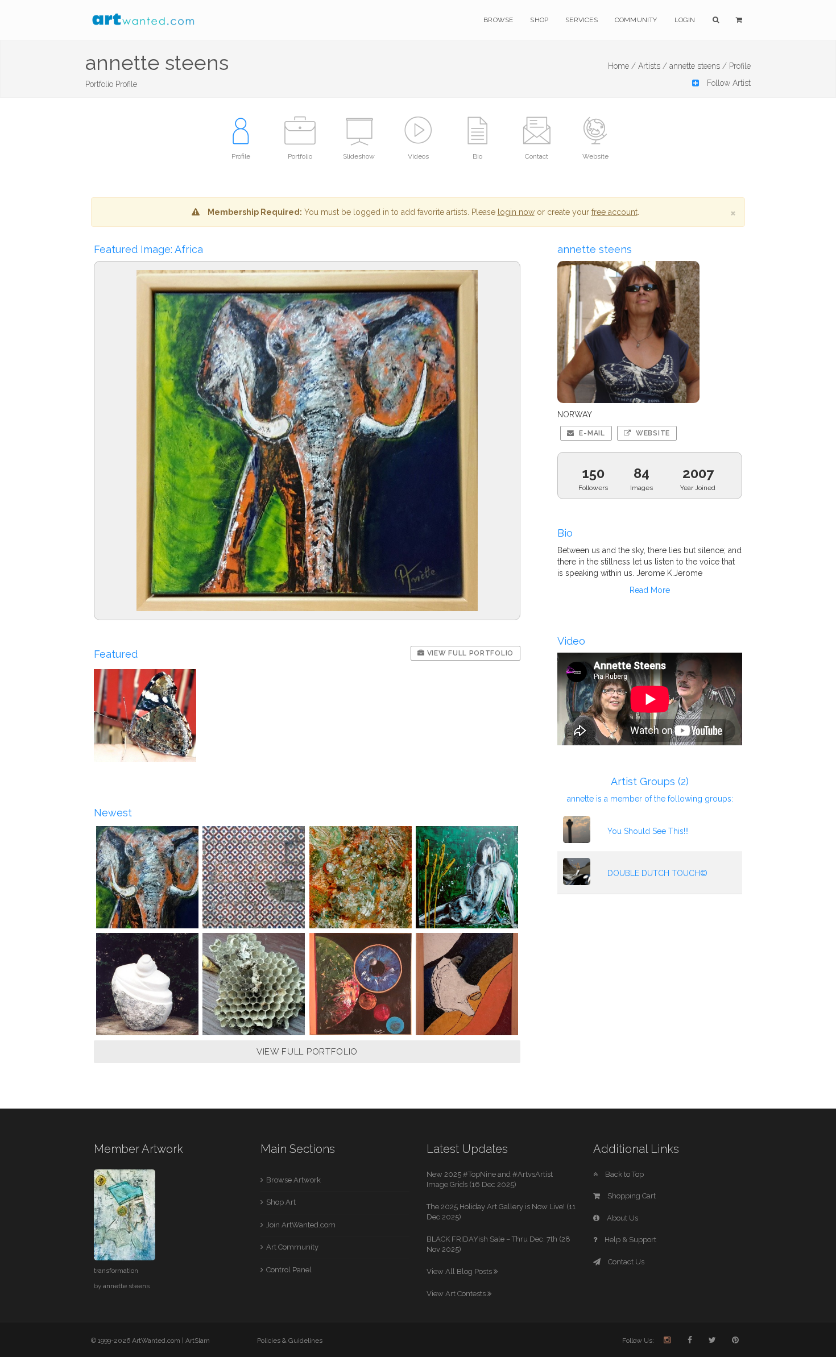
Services (581, 20)
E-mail (591, 433)
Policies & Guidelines (289, 1340)
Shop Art (281, 1202)
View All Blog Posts (460, 1271)
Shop (539, 20)
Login (685, 20)
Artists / (652, 65)
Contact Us (625, 1262)
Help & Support (629, 1239)
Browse (498, 20)
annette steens (126, 1286)
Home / (622, 65)
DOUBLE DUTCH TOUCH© (657, 873)
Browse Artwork (293, 1180)
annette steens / (698, 65)
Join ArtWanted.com (301, 1225)
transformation (116, 1271)
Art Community (292, 1247)
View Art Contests (457, 1293)
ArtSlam (197, 1340)
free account (614, 212)
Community (636, 20)
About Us (621, 1218)
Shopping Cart (631, 1196)
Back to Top (623, 1174)
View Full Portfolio (469, 653)
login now (516, 212)
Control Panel (289, 1269)
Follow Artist (728, 83)
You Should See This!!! (648, 831)
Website (652, 433)
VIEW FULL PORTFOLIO (307, 1052)
